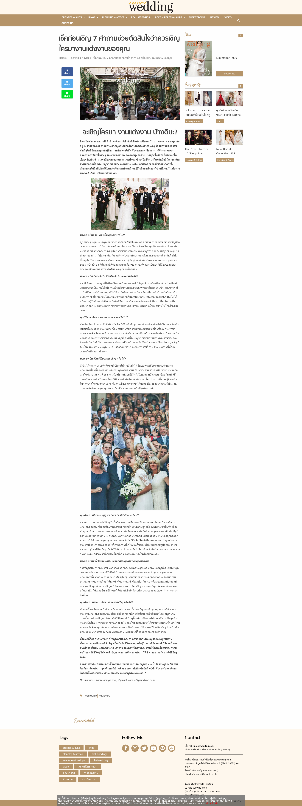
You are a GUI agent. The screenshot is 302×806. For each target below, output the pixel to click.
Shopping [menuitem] (67, 23)
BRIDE (220, 121)
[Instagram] (135, 748)
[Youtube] (153, 748)
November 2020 (226, 58)
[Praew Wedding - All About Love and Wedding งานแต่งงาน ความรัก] (151, 7)
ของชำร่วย (69, 773)
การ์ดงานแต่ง (91, 696)
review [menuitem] (214, 17)
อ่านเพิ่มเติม (212, 803)
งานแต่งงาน (104, 696)
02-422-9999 (228, 763)
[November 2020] (241, 35)
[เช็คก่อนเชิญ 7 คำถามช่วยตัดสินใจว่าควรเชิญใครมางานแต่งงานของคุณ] (241, 86)
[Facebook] (126, 748)
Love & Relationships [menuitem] (168, 17)
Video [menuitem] (228, 17)
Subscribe (229, 73)
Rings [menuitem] (91, 17)
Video (66, 766)
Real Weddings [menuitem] (140, 17)
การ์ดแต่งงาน (91, 773)
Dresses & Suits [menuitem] (72, 17)
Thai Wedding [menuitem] (197, 17)
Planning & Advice (79, 58)
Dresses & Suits (71, 747)
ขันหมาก (68, 779)
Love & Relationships (74, 760)
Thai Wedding (101, 760)
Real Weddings (99, 754)
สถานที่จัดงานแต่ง (88, 766)
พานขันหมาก (88, 779)
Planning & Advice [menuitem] (113, 17)
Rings (91, 747)
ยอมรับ (237, 800)
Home (62, 58)
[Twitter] (144, 748)
